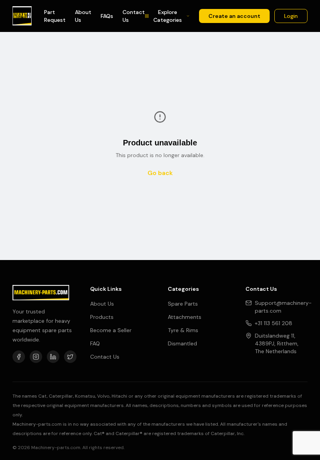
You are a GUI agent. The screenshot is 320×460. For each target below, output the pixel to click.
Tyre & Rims (183, 330)
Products (102, 316)
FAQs (107, 15)
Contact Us (134, 16)
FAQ (95, 343)
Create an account (234, 15)
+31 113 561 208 (273, 323)
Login (291, 15)
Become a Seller (111, 330)
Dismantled (182, 343)
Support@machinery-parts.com (283, 306)
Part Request (55, 16)
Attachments (184, 316)
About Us (83, 16)
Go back (160, 173)
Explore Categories (167, 16)
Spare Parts (183, 303)
